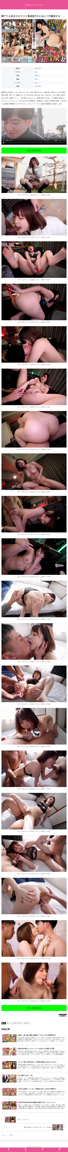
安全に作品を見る (34, 150)
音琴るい (37, 75)
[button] (62, 591)
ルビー (36, 82)
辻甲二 (36, 79)
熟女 (36, 72)
